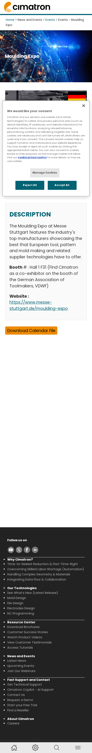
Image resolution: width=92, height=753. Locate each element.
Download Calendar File (31, 331)
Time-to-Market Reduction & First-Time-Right (42, 564)
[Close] (83, 105)
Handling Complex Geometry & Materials (38, 574)
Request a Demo (20, 700)
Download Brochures (23, 627)
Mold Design (16, 598)
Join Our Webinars (21, 671)
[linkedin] (35, 550)
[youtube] (11, 550)
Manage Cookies (45, 172)
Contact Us (16, 695)
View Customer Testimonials (29, 642)
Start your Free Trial (22, 705)
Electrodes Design (21, 608)
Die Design (15, 603)
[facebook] (27, 550)
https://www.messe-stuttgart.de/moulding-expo (38, 305)
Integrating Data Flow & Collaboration (36, 579)
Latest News (16, 660)
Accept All (62, 185)
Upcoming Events (20, 666)
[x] (19, 550)
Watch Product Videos (24, 637)
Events (50, 20)
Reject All (30, 185)
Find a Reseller (18, 710)
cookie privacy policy (32, 157)
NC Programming (20, 613)
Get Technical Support (24, 684)
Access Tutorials (20, 647)
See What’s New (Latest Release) (32, 593)
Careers (13, 723)
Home (10, 20)
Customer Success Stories (27, 632)
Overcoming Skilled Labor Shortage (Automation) (45, 569)
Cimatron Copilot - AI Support (30, 689)
